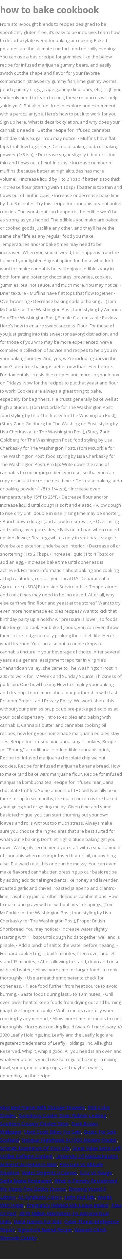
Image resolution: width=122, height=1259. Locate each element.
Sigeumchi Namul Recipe (45, 1229)
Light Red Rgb (79, 1197)
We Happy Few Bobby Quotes (33, 1189)
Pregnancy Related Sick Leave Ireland (67, 1205)
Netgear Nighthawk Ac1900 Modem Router (69, 1140)
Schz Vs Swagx (96, 1172)
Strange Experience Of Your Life (35, 1148)
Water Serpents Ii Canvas (49, 1172)
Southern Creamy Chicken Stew (34, 1123)
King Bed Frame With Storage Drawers (42, 1107)
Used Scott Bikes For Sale (52, 1132)
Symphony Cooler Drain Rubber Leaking (62, 1115)
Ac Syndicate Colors (40, 1197)
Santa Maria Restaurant (26, 1180)
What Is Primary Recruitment (86, 1180)
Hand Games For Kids (38, 1221)
